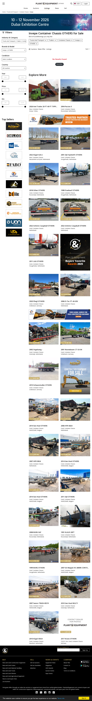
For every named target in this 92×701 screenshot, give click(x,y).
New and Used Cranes (8, 665)
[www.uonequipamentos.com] (14, 224)
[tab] (29, 49)
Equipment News (50, 663)
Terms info (60, 698)
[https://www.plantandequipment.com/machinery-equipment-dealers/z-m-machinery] (59, 314)
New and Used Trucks (8, 671)
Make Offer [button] (41, 49)
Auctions (36, 8)
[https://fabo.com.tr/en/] (14, 165)
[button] (3, 3)
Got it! (84, 698)
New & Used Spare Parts (9, 679)
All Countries (6, 68)
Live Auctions (6, 681)
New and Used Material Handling (11, 668)
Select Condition (7, 59)
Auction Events (50, 671)
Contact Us (67, 665)
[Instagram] (50, 692)
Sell (65, 8)
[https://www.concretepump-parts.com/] (14, 127)
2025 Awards (49, 668)
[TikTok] (54, 692)
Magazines (49, 665)
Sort (87, 49)
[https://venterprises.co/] (14, 233)
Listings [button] (48, 49)
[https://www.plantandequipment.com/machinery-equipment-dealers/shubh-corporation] (14, 204)
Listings (47, 8)
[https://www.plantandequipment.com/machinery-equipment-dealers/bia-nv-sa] (14, 146)
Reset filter (59, 64)
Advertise (33, 668)
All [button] (29, 49)
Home (26, 8)
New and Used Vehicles (9, 673)
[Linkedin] (38, 692)
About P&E (67, 663)
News (57, 8)
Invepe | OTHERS (8, 50)
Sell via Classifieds (35, 665)
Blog (65, 668)
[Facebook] (46, 692)
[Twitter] (42, 692)
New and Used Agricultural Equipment (13, 676)
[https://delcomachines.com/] (14, 136)
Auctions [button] (34, 49)
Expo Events (49, 673)
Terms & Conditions (69, 671)
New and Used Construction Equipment (13, 663)
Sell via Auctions (35, 663)
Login (86, 4)
